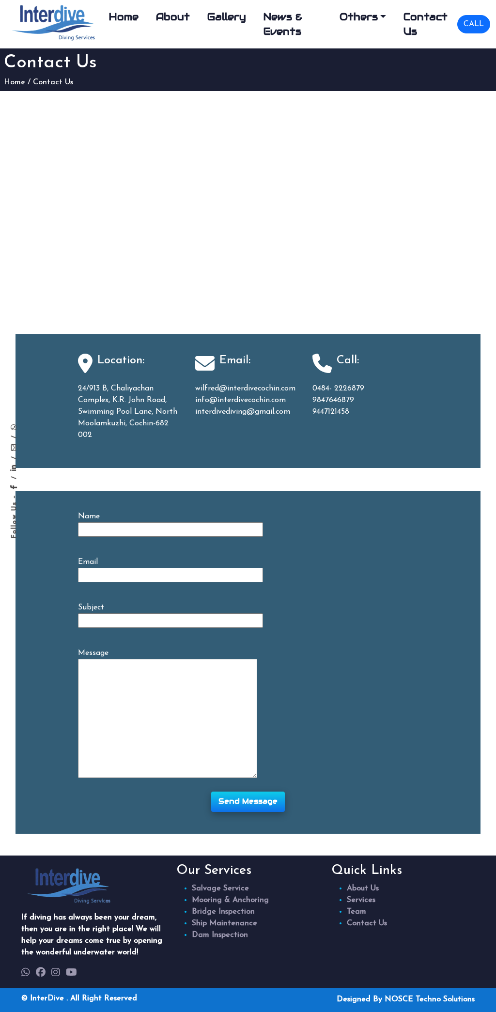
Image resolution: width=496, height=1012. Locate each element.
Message (93, 653)
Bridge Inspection (223, 912)
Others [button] (359, 17)
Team (356, 912)
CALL (474, 24)
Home (124, 17)
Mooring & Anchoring (230, 900)
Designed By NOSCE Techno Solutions (406, 999)
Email (88, 562)
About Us (363, 888)
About (173, 17)
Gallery (226, 17)
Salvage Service (220, 888)
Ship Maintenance (224, 923)
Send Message (248, 801)
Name (89, 516)
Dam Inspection (220, 935)
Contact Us (425, 24)
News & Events (283, 24)
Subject (91, 607)
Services (361, 900)
